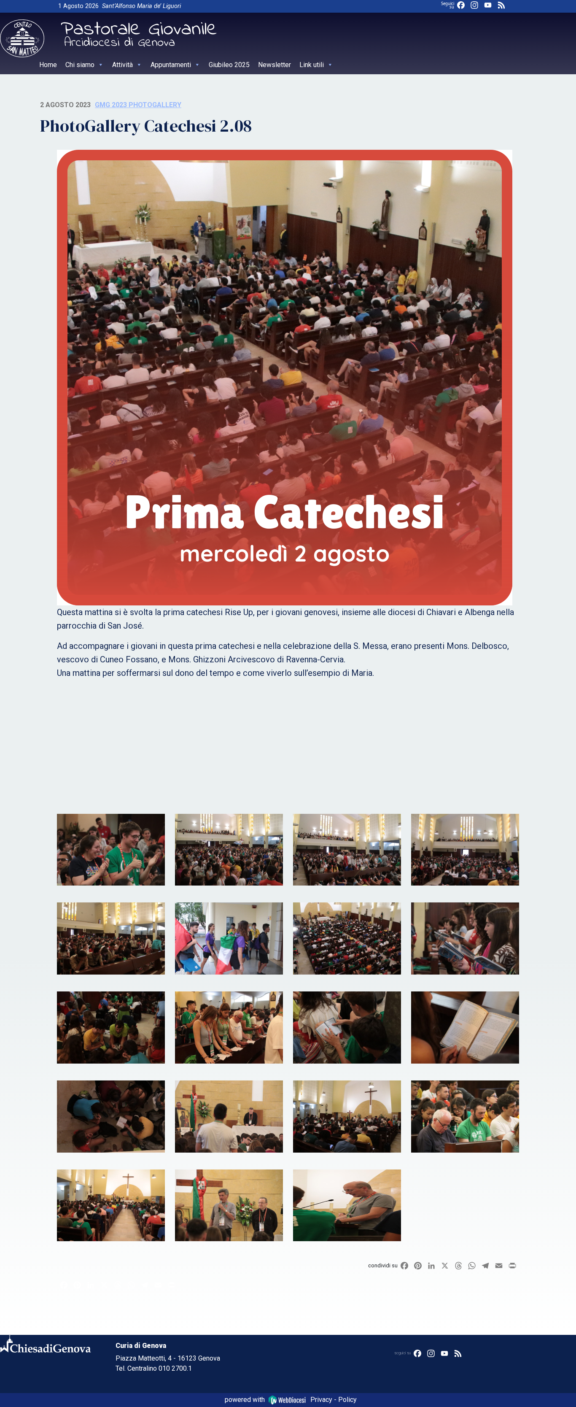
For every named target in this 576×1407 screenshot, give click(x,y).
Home (48, 65)
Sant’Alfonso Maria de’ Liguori (141, 6)
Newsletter (274, 65)
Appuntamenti (171, 65)
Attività (122, 65)
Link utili (311, 65)
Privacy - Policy (333, 1400)
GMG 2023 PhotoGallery (138, 105)
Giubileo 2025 (229, 65)
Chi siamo (79, 65)
